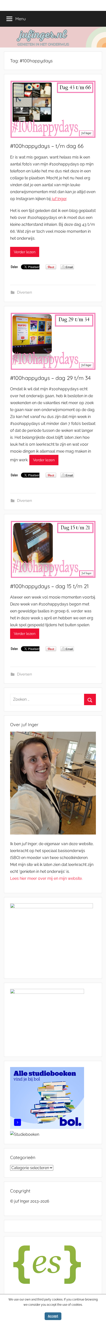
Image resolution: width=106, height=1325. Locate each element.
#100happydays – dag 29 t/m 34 (50, 377)
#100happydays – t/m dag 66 (47, 145)
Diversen (24, 292)
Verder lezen (24, 252)
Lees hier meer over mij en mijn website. (46, 878)
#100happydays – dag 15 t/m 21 (49, 586)
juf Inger (59, 198)
